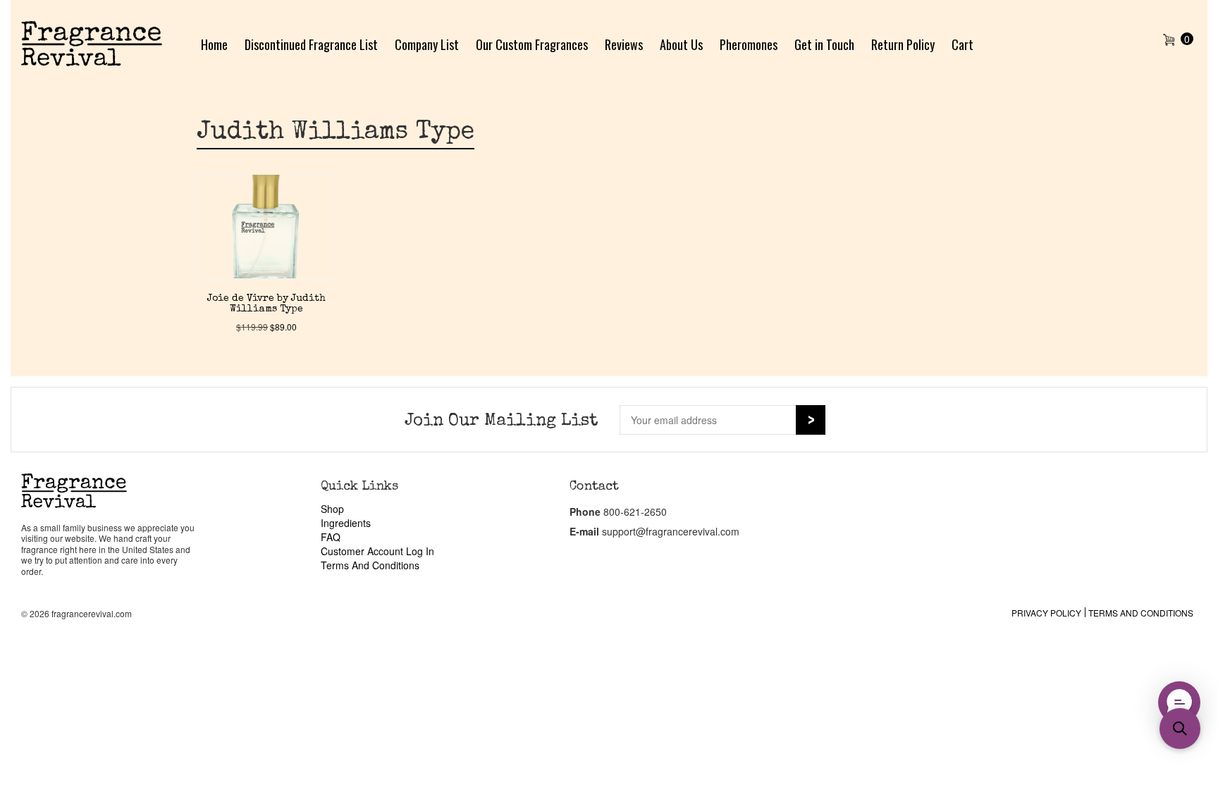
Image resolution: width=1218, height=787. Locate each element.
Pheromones (748, 44)
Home (214, 44)
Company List (427, 44)
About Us (681, 44)
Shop (332, 509)
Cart (962, 44)
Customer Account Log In (377, 551)
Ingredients (346, 523)
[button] (1179, 728)
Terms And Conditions (370, 565)
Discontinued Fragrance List (311, 44)
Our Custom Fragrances (532, 44)
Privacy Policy (1046, 613)
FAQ (330, 537)
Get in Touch (824, 44)
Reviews (624, 44)
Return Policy (903, 44)
